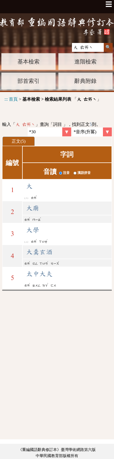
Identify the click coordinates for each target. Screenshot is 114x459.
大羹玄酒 (39, 252)
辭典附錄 (85, 81)
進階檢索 (85, 61)
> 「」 (52, 99)
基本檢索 (28, 61)
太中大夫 (39, 274)
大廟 (32, 208)
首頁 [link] (13, 99)
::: (6, 99)
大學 (32, 230)
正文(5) (18, 141)
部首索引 (28, 81)
